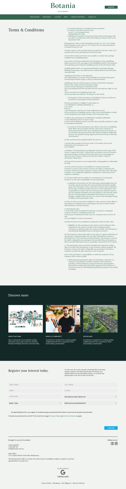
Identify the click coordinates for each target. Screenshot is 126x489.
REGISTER (111, 7)
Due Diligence (66, 483)
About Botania (34, 17)
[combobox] (91, 397)
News (65, 17)
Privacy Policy (54, 416)
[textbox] (89, 397)
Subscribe (111, 428)
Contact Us (92, 17)
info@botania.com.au (16, 449)
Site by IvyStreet (79, 483)
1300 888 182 (13, 447)
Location (58, 17)
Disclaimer (56, 483)
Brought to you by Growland (19, 440)
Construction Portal (78, 17)
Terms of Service (70, 416)
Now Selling (46, 17)
